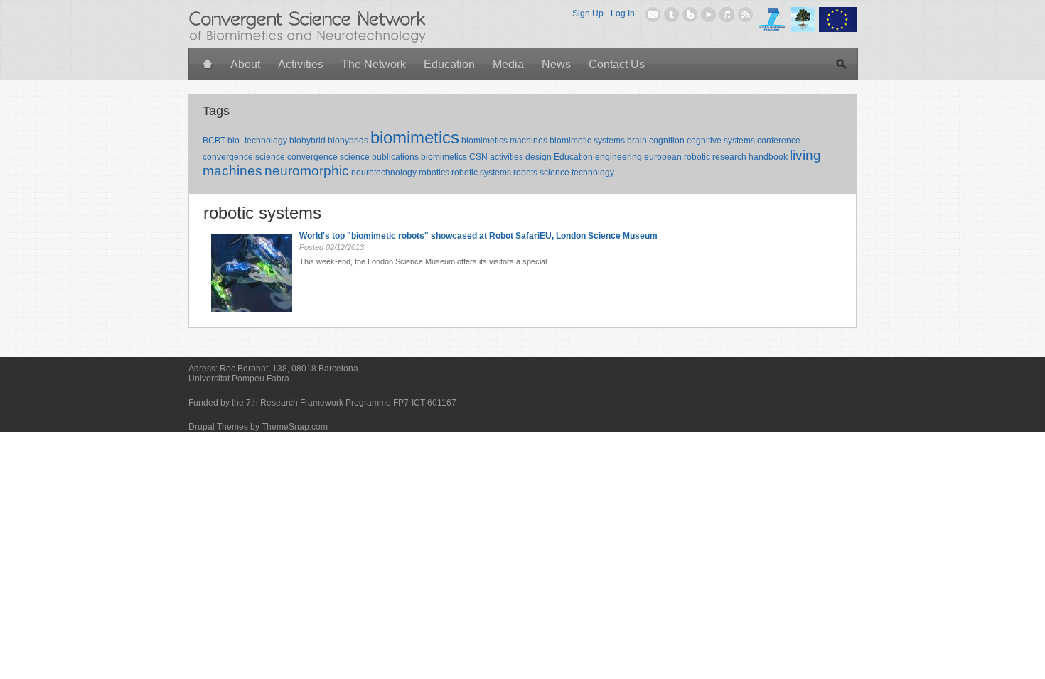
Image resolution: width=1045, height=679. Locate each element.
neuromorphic (306, 170)
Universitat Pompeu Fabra (238, 379)
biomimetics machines (504, 141)
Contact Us (617, 64)
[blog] (689, 14)
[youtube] (708, 14)
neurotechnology (384, 173)
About (245, 64)
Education (449, 64)
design (538, 157)
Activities (300, 64)
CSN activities (496, 157)
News (556, 64)
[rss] (745, 14)
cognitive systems (721, 141)
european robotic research (695, 157)
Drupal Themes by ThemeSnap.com (258, 427)
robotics (434, 173)
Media (508, 64)
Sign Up (588, 13)
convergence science (244, 157)
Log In (623, 13)
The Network (373, 64)
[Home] (208, 65)
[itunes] (726, 14)
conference (778, 141)
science (554, 173)
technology (593, 173)
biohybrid (307, 141)
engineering (618, 157)
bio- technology (257, 141)
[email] (652, 14)
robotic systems (481, 173)
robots (525, 173)
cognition (667, 141)
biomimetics (414, 137)
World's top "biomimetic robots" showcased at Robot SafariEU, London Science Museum (478, 236)
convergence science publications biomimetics (377, 157)
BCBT (214, 141)
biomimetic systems (587, 141)
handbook (768, 157)
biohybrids (348, 141)
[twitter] (671, 14)
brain (637, 141)
